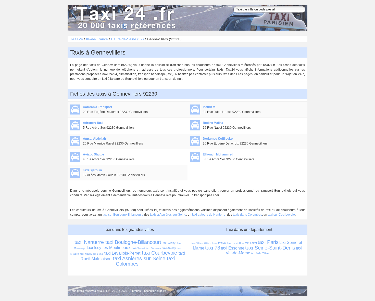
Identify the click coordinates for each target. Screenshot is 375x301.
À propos (135, 290)
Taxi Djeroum (92, 170)
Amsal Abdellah (94, 138)
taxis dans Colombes (247, 214)
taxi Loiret (251, 242)
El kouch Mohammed (218, 154)
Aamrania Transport (97, 107)
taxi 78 (212, 248)
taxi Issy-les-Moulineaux (108, 247)
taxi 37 (222, 242)
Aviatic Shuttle (93, 154)
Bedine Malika (213, 123)
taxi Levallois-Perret (122, 253)
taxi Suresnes (153, 248)
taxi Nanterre (89, 242)
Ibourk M (209, 107)
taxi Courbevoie (159, 253)
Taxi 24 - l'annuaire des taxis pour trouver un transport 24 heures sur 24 (125, 18)
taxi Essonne (232, 248)
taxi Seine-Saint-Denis (270, 248)
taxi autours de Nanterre (209, 214)
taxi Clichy (169, 242)
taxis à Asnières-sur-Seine (168, 214)
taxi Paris (268, 242)
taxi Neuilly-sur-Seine (91, 254)
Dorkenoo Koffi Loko (218, 138)
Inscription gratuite (154, 290)
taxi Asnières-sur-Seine (139, 258)
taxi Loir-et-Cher (235, 243)
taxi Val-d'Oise (260, 253)
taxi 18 (195, 243)
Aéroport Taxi (93, 123)
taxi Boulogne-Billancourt (133, 242)
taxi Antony (169, 248)
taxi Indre (212, 243)
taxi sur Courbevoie (281, 214)
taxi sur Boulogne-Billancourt (123, 214)
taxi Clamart (138, 248)
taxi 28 (203, 243)
